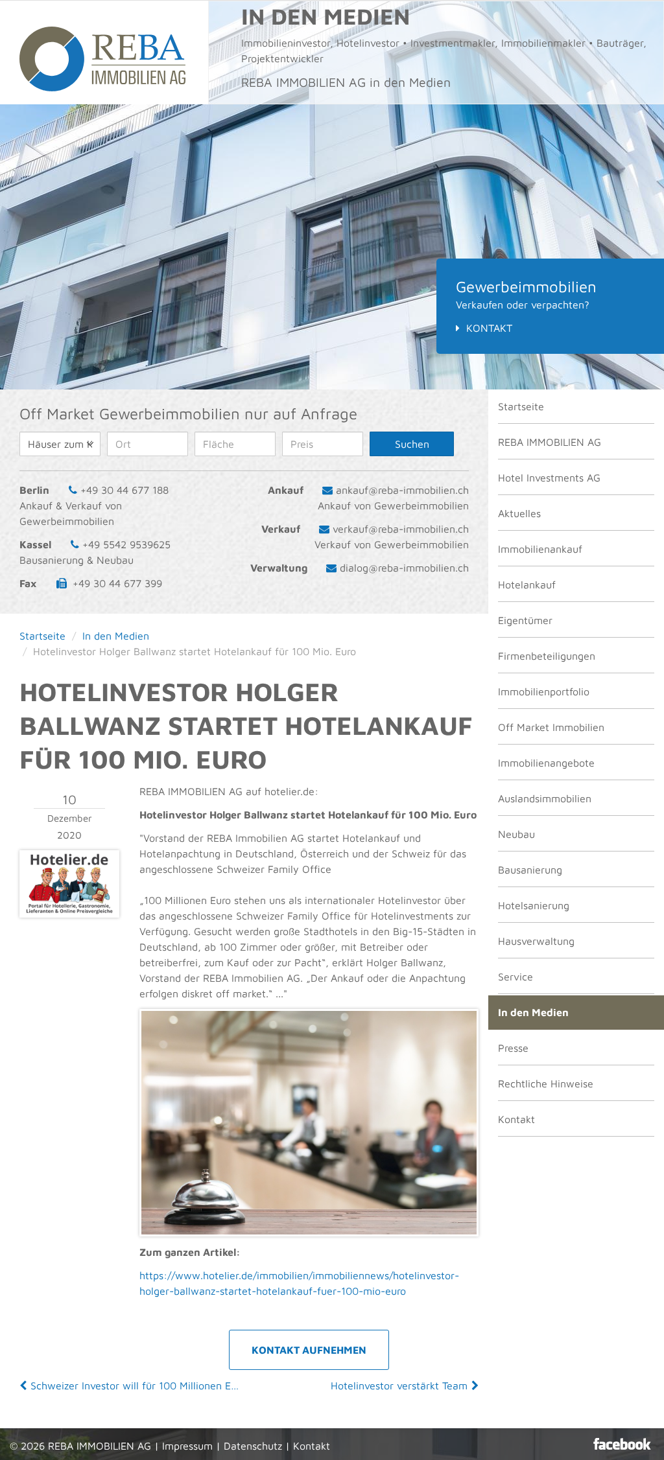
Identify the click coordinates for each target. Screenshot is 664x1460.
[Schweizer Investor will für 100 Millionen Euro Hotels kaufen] (24, 1385)
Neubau (516, 834)
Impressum (187, 1446)
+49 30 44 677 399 (117, 583)
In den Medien (533, 1012)
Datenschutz (253, 1446)
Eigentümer (525, 620)
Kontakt (489, 328)
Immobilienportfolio (543, 691)
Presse (513, 1048)
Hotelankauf (527, 584)
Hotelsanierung (533, 905)
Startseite (521, 406)
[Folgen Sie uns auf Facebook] (622, 1444)
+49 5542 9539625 (126, 544)
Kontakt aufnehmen (309, 1350)
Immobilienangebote (546, 763)
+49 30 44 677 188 (124, 490)
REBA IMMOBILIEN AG (549, 442)
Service (515, 976)
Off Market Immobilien (551, 727)
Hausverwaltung (536, 941)
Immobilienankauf (540, 549)
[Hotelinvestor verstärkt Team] (473, 1385)
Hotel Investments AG (549, 477)
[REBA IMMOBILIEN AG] (104, 52)
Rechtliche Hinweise (545, 1083)
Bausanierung (530, 869)
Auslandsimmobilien (544, 798)
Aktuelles (519, 513)
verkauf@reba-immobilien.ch (401, 529)
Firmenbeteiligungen (546, 656)
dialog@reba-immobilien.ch (404, 568)
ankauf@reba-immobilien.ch (402, 490)
